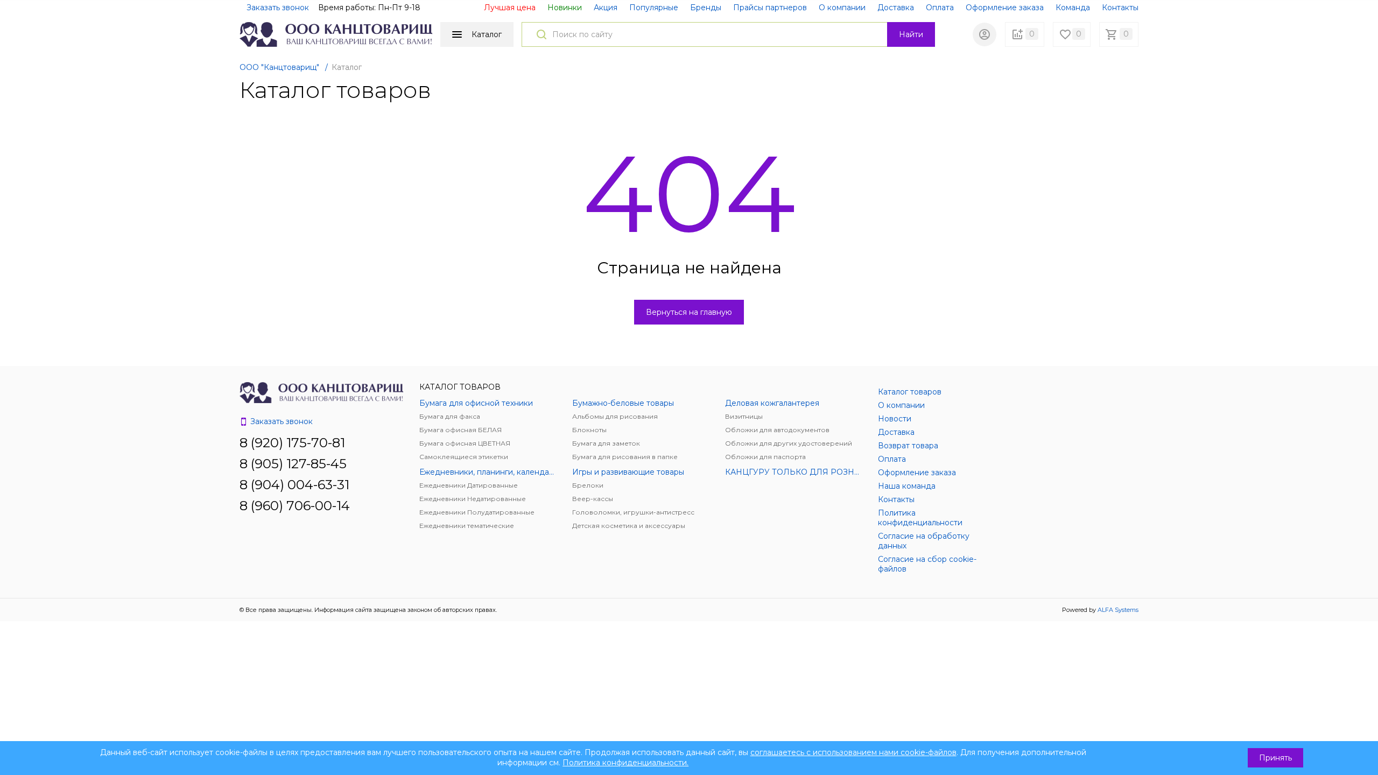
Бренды (705, 7)
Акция (605, 7)
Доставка (895, 7)
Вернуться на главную (689, 312)
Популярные (653, 7)
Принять (1275, 758)
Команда (1073, 7)
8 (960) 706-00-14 (295, 505)
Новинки (564, 7)
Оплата (940, 7)
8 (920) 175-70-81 (292, 442)
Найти (911, 34)
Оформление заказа (1005, 7)
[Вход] (984, 34)
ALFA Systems (1118, 610)
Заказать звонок (278, 7)
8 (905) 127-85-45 (293, 463)
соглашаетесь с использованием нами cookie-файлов (853, 752)
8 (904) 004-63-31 (294, 484)
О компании (842, 7)
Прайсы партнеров (770, 7)
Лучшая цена (510, 7)
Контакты (1120, 7)
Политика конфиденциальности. (625, 762)
